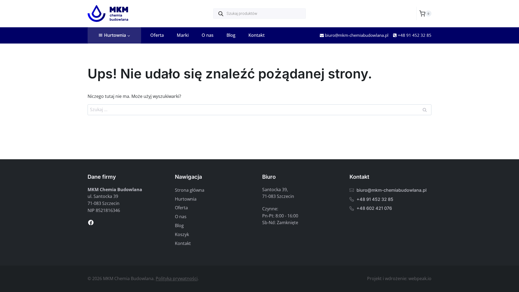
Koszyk (182, 234)
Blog (231, 35)
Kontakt (256, 35)
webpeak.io (419, 278)
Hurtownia (186, 199)
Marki (183, 35)
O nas (208, 35)
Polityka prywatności (177, 278)
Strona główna (189, 190)
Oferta (157, 35)
